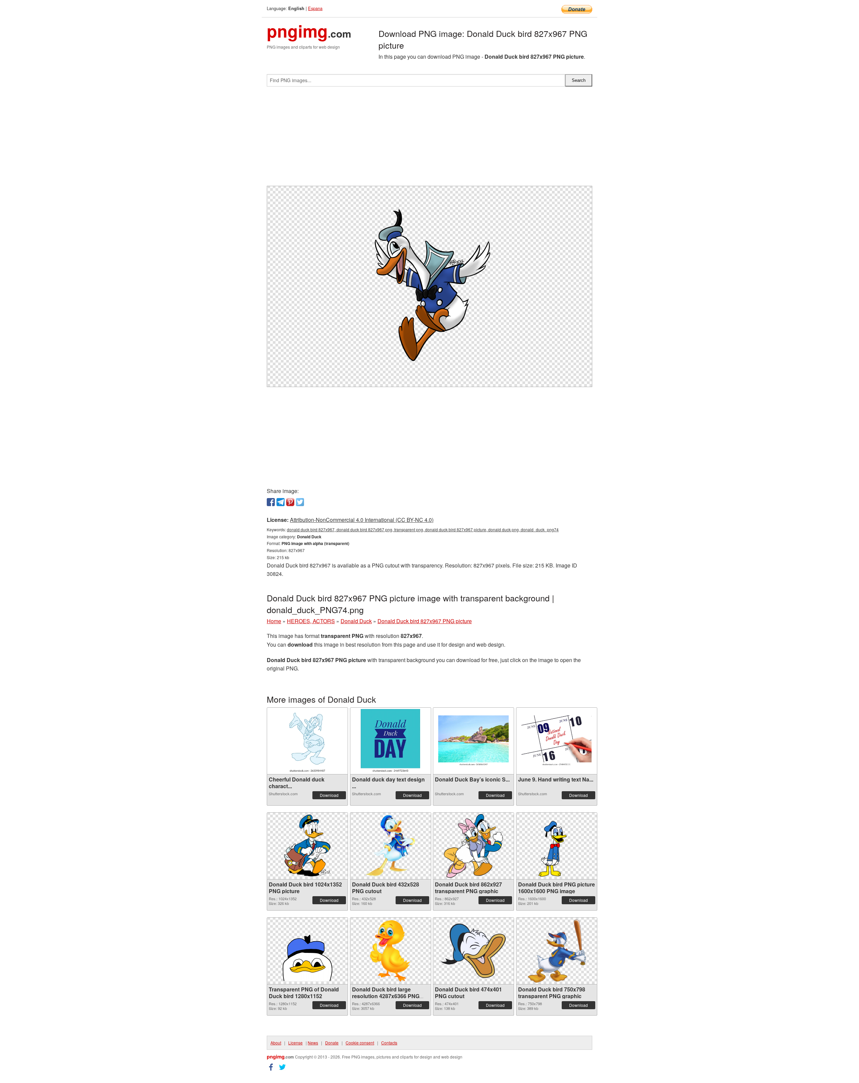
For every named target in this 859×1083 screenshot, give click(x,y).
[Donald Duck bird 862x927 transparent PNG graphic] (473, 846)
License (295, 1042)
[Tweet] (300, 502)
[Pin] (290, 502)
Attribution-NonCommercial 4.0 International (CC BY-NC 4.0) (362, 520)
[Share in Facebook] (271, 502)
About (275, 1042)
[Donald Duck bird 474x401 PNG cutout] (473, 950)
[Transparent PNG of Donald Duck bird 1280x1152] (307, 951)
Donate (332, 1042)
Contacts (389, 1042)
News (313, 1042)
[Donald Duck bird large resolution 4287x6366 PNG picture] (390, 951)
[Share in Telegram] (280, 502)
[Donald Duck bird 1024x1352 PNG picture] (307, 846)
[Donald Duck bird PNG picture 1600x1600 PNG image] (557, 846)
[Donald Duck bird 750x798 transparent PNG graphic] (557, 951)
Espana (315, 8)
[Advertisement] (429, 139)
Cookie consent (360, 1042)
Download (329, 795)
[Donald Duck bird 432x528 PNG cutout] (390, 846)
